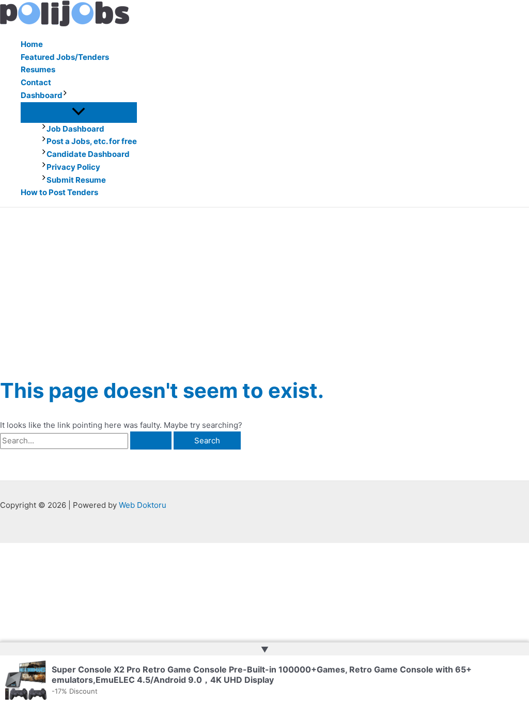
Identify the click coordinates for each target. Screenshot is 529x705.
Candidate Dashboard (88, 154)
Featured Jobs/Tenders (65, 57)
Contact (36, 82)
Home (32, 44)
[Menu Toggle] (79, 112)
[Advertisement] (264, 285)
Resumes (38, 69)
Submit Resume (76, 180)
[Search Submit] (151, 440)
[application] (65, 95)
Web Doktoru (142, 505)
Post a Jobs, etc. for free (91, 141)
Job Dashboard (75, 129)
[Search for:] (87, 440)
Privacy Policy (73, 167)
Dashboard (42, 95)
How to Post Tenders (59, 192)
